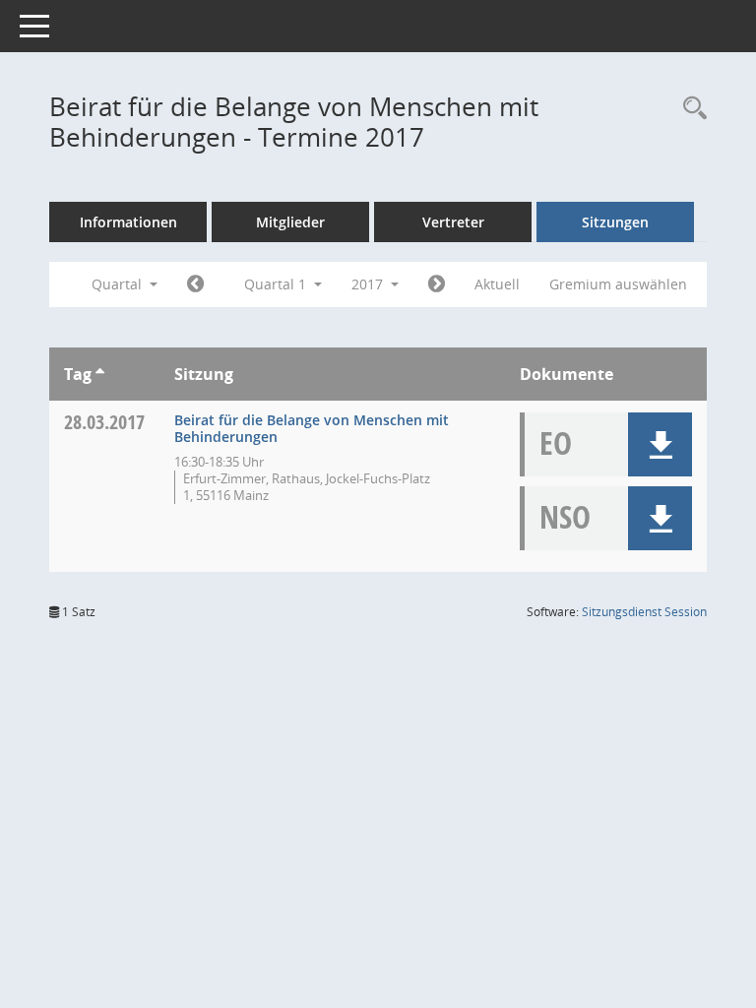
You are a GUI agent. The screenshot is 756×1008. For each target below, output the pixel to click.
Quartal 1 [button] (277, 284)
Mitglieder (290, 222)
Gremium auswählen (618, 284)
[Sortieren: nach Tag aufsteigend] (99, 374)
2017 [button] (369, 284)
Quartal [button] (119, 284)
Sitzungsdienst (644, 611)
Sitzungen (615, 222)
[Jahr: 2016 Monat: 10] (195, 284)
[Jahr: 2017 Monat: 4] (436, 284)
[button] (660, 444)
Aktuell (497, 284)
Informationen (128, 222)
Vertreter (453, 222)
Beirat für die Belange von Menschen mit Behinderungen (311, 428)
